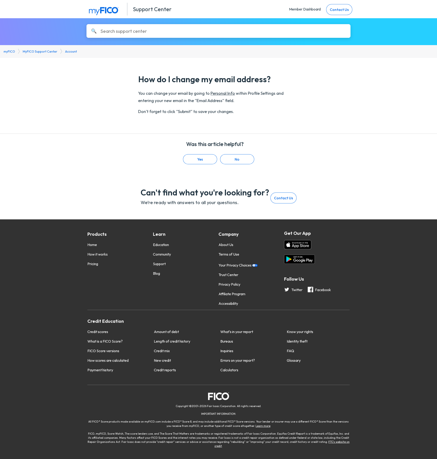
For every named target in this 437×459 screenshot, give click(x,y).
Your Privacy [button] (235, 265)
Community (162, 254)
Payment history (100, 370)
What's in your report (236, 331)
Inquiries (226, 351)
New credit (162, 360)
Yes (200, 159)
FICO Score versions (103, 351)
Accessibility (228, 303)
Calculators (229, 370)
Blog (156, 273)
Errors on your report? (237, 360)
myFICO (9, 51)
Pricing (92, 264)
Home (92, 244)
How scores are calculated (108, 360)
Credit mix (162, 351)
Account (71, 51)
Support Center (152, 9)
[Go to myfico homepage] (103, 9)
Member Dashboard (305, 9)
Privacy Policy (229, 284)
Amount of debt (166, 331)
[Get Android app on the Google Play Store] (299, 260)
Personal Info (223, 93)
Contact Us (339, 9)
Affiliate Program (231, 294)
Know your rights (300, 331)
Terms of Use (228, 254)
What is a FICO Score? (105, 341)
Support (159, 264)
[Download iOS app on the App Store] (297, 245)
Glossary (294, 360)
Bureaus (226, 341)
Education (161, 244)
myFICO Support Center (40, 51)
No (237, 159)
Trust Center (228, 274)
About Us (225, 244)
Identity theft (297, 341)
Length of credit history (172, 341)
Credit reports (165, 370)
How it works (97, 254)
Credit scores (97, 331)
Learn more (263, 426)
